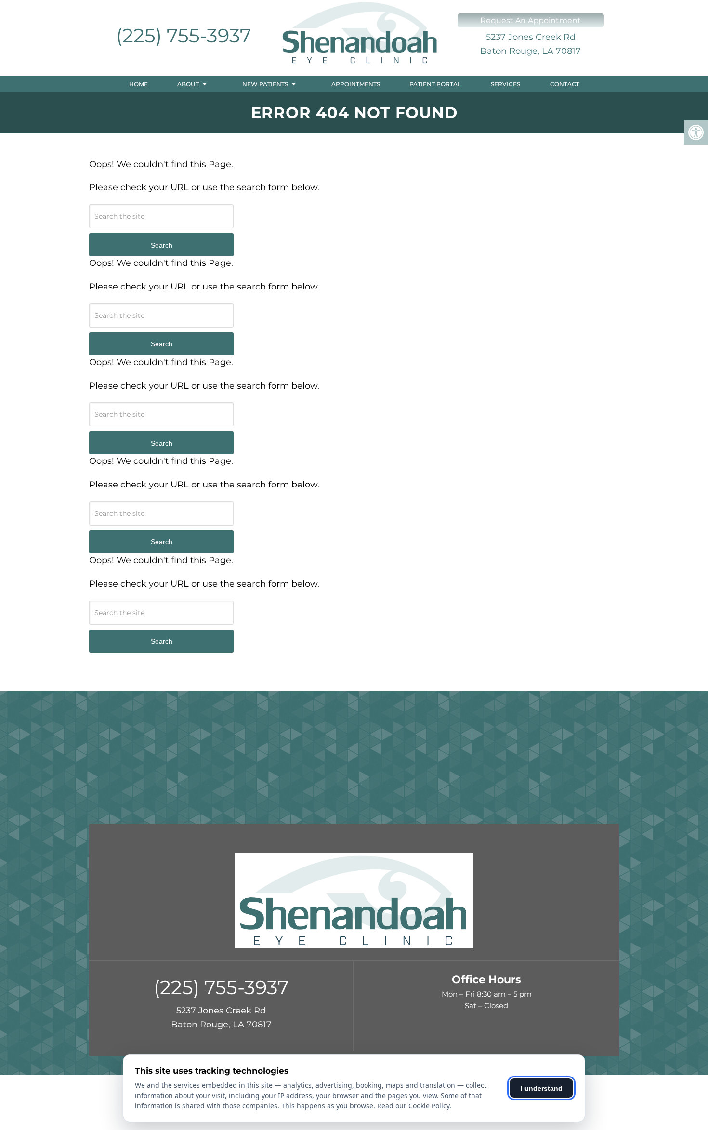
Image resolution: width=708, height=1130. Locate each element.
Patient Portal (435, 84)
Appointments (355, 84)
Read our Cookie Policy (413, 1105)
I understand (542, 1088)
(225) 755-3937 (183, 35)
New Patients (265, 84)
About (188, 84)
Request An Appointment (530, 20)
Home (138, 84)
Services (505, 84)
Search (161, 245)
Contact (564, 84)
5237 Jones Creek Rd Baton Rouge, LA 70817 (530, 44)
